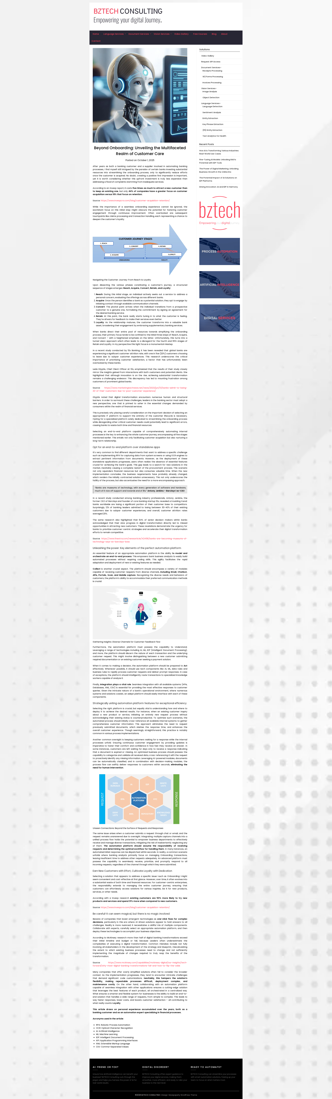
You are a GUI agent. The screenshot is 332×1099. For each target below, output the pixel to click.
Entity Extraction (210, 118)
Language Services (113, 34)
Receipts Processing (212, 70)
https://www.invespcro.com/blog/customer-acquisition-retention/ (135, 200)
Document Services (139, 34)
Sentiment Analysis (212, 112)
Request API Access (210, 61)
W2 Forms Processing (213, 76)
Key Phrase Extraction (213, 124)
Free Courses (200, 34)
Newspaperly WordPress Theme (183, 1095)
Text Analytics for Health (214, 136)
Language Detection (212, 106)
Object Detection (211, 97)
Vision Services (162, 34)
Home (96, 34)
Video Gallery (181, 34)
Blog (214, 34)
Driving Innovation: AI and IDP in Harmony (218, 186)
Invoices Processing (212, 82)
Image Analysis (210, 91)
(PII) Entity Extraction (212, 130)
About (224, 34)
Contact (96, 41)
